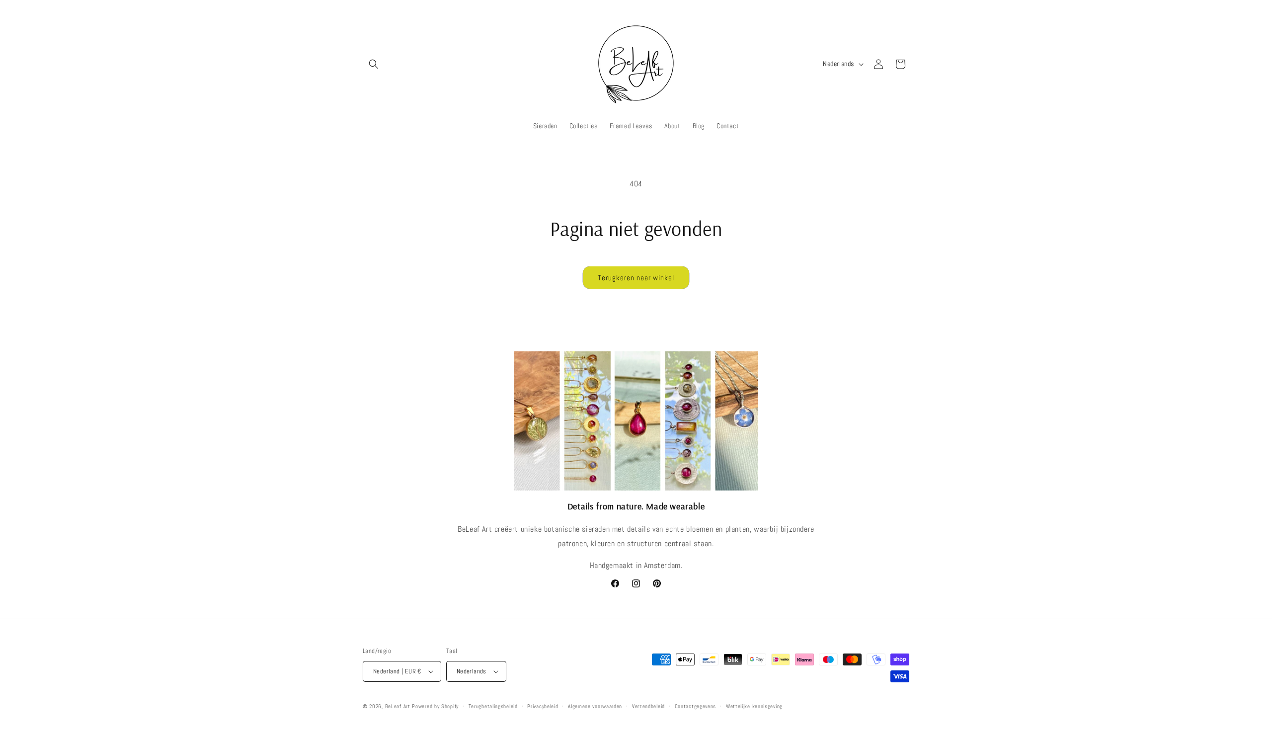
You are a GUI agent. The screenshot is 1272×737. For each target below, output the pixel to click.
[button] (374, 64)
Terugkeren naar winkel (636, 277)
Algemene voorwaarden (595, 706)
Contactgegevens (695, 706)
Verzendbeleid (648, 706)
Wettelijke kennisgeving (754, 706)
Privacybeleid (542, 706)
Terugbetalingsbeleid (493, 706)
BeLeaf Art (398, 706)
